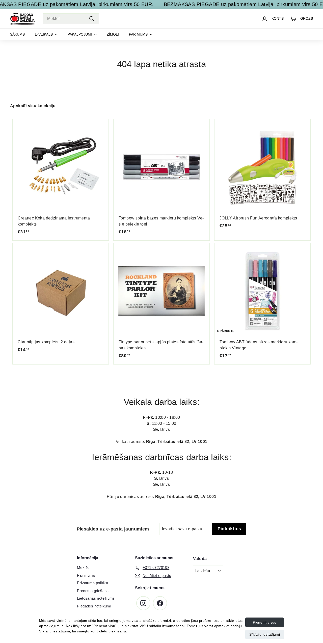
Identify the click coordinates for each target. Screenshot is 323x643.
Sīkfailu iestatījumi (264, 634)
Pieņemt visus (264, 622)
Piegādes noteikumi (94, 606)
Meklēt (83, 567)
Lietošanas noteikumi (95, 598)
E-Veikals (44, 34)
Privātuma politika (92, 583)
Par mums (139, 34)
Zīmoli (113, 34)
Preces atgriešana (93, 591)
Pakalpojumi (80, 34)
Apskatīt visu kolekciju (33, 106)
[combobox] (71, 18)
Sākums (17, 34)
